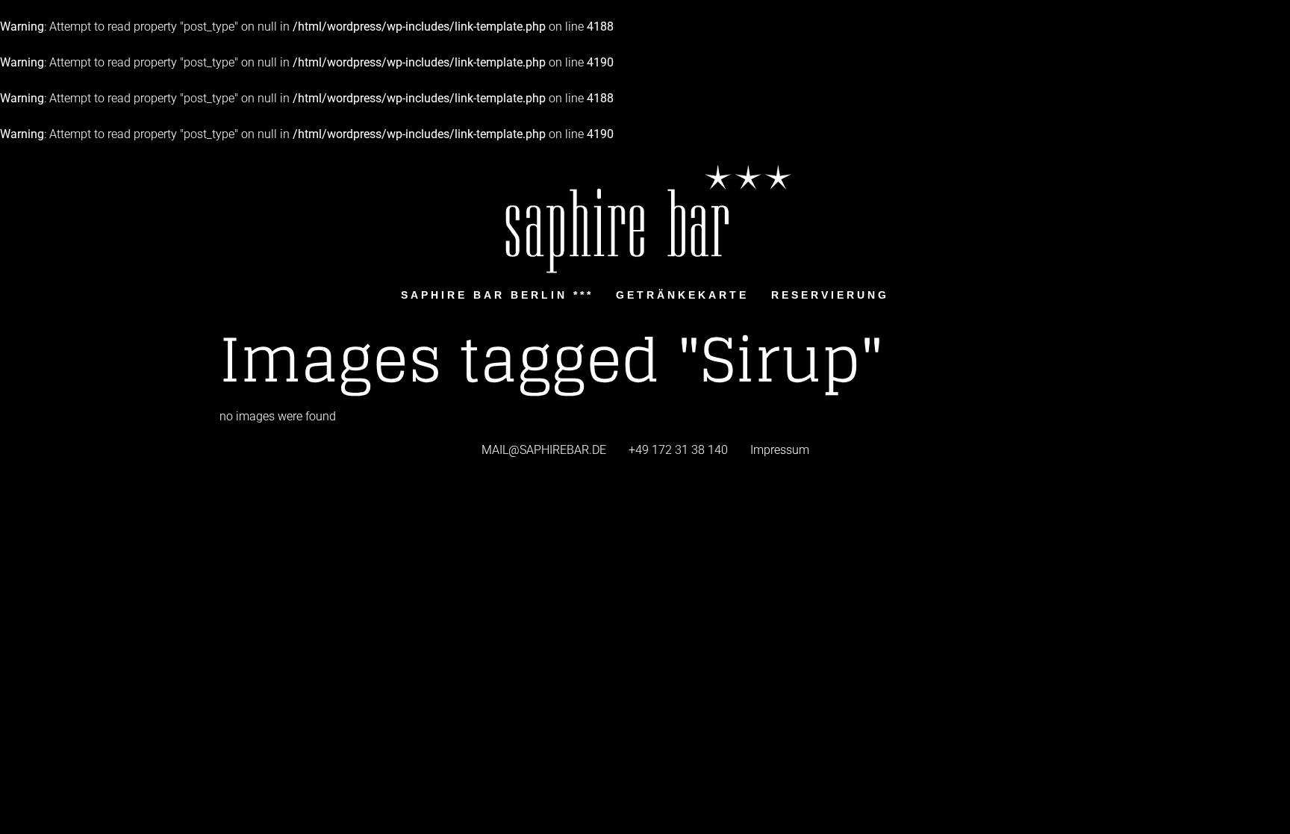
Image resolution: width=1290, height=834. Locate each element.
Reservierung (830, 295)
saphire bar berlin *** (497, 295)
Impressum (779, 450)
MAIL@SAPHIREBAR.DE (544, 450)
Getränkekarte (682, 295)
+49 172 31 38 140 (678, 450)
